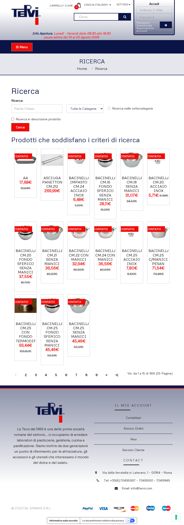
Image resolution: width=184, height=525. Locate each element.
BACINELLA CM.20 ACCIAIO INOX (159, 184)
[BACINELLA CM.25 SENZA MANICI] (79, 305)
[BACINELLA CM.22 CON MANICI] (79, 232)
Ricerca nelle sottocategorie (132, 108)
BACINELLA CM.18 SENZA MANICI (132, 184)
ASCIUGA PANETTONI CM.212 (53, 182)
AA (25, 178)
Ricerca (101, 68)
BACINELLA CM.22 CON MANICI (79, 254)
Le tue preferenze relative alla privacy (103, 520)
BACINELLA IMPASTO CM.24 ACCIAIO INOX (79, 186)
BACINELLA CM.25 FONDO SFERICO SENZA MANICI (52, 334)
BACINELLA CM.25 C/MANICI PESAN (159, 257)
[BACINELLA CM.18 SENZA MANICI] (132, 159)
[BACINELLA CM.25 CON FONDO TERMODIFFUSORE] (26, 305)
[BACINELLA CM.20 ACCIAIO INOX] (158, 159)
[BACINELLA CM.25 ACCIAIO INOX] (132, 232)
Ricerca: (17, 100)
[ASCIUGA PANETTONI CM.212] (52, 159)
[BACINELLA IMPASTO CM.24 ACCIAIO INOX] (79, 159)
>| (117, 375)
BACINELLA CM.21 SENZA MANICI (52, 257)
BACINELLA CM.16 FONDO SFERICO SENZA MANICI (105, 189)
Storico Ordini (133, 428)
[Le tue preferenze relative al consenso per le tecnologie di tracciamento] (176, 517)
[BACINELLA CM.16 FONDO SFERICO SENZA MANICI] (105, 159)
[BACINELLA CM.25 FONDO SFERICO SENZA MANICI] (52, 305)
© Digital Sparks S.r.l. (31, 508)
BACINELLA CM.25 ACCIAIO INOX (132, 257)
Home (82, 68)
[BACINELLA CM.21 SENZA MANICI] (52, 232)
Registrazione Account (145, 29)
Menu (23, 47)
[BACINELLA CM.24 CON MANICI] (105, 232)
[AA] (26, 159)
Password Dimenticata (144, 24)
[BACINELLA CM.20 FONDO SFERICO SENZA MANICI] (26, 232)
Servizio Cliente (133, 450)
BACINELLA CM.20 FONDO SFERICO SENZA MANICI (26, 261)
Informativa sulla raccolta (63, 520)
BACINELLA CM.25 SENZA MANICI (79, 330)
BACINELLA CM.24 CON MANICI (105, 254)
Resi (133, 439)
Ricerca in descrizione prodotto (38, 119)
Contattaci (133, 418)
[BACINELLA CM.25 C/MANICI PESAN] (158, 232)
